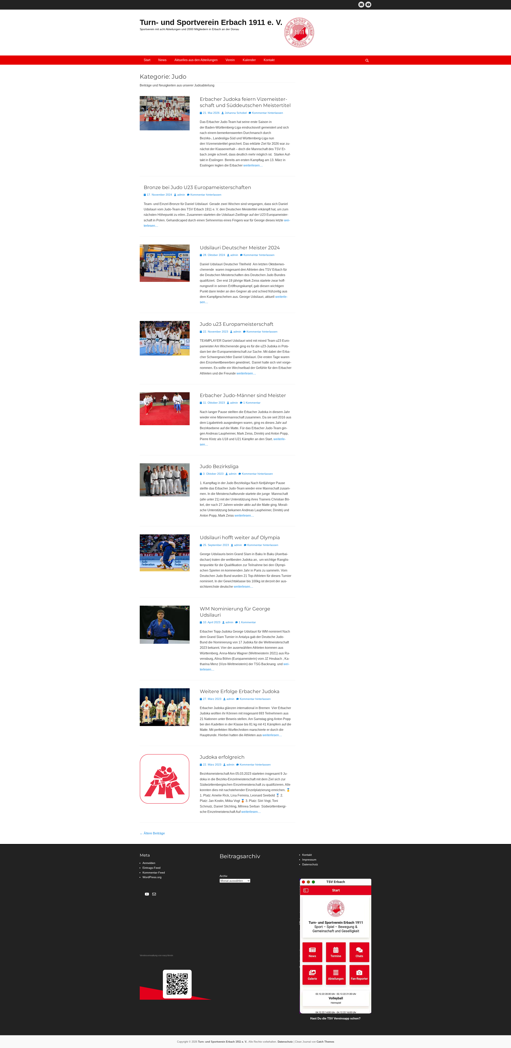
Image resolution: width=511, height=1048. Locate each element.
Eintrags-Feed (151, 867)
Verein (230, 60)
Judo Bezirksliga (219, 466)
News (162, 60)
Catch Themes (325, 1041)
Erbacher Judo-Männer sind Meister (243, 395)
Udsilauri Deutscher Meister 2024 (240, 248)
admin (181, 194)
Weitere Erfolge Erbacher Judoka (239, 691)
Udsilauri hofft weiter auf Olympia (240, 537)
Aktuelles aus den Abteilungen (196, 60)
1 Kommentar (251, 402)
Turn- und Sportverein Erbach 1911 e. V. (211, 22)
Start (147, 60)
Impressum (309, 859)
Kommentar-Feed (154, 872)
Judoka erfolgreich (222, 757)
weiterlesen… (253, 165)
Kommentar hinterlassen (267, 112)
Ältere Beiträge (152, 833)
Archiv (223, 876)
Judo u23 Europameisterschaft (236, 324)
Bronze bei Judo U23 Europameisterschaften (197, 187)
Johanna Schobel (236, 112)
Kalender (249, 60)
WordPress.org (152, 877)
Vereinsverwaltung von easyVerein (156, 955)
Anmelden (149, 863)
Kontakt (269, 60)
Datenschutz (310, 864)
